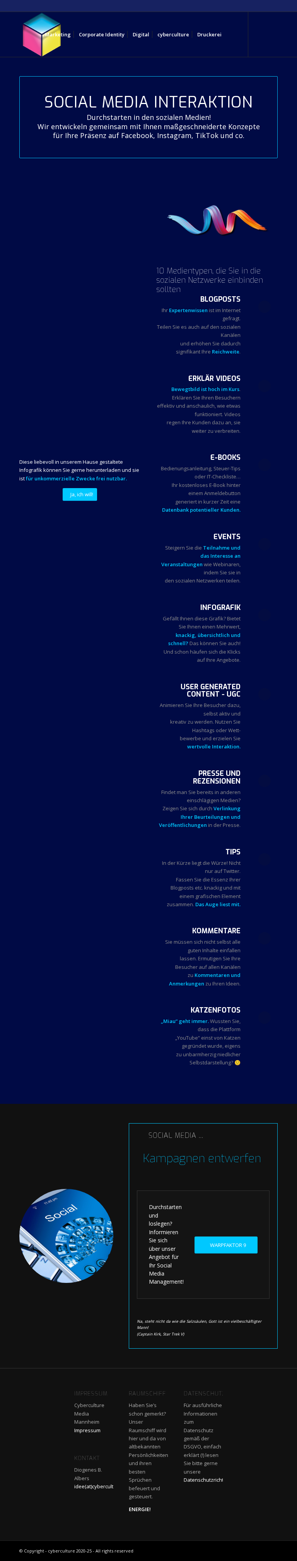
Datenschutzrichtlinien (210, 1479)
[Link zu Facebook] (272, 34)
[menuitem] (58, 34)
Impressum (87, 1430)
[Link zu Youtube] (260, 34)
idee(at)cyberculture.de (101, 1486)
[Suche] (231, 34)
